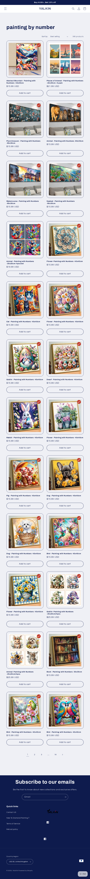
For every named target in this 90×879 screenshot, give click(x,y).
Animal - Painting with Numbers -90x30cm (65, 141)
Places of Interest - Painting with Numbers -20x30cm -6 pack (65, 82)
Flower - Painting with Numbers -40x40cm (65, 322)
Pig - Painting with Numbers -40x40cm (23, 496)
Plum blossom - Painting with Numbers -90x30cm (23, 142)
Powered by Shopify (25, 870)
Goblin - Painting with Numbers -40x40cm (24, 379)
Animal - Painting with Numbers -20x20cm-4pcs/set (20, 262)
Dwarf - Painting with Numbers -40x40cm (64, 379)
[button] (5, 8)
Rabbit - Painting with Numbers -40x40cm (24, 438)
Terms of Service (13, 824)
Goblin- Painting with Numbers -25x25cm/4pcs (60, 613)
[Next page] (62, 754)
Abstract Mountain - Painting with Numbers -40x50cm (21, 82)
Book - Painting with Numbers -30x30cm (64, 672)
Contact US (11, 812)
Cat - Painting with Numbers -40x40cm (23, 322)
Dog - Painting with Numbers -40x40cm (64, 496)
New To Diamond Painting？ (18, 818)
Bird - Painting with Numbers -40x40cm (64, 553)
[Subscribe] (65, 797)
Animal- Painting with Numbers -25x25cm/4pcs (20, 673)
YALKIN (15, 870)
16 (55, 755)
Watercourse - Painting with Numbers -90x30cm (22, 202)
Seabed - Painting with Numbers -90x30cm (61, 202)
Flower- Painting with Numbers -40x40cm (65, 261)
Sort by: (45, 36)
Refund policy (12, 829)
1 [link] (27, 755)
